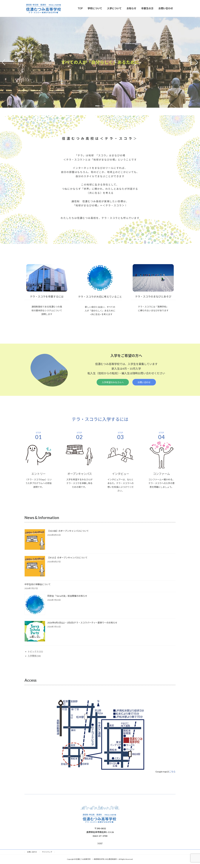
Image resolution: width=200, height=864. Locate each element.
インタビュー (120, 474)
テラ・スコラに (87, 419)
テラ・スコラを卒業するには (47, 296)
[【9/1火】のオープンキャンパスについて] (34, 566)
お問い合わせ (144, 382)
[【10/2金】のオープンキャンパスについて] (34, 539)
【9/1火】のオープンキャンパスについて (67, 557)
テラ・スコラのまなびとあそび (153, 296)
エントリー (38, 474)
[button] (97, 105)
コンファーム (161, 474)
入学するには (115, 419)
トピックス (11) (35, 651)
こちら (172, 771)
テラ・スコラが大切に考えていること (100, 296)
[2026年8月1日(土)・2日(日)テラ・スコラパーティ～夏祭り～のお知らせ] (34, 631)
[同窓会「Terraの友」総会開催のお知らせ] (34, 604)
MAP (100, 843)
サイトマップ (47, 852)
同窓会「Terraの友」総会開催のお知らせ (67, 596)
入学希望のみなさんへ (113, 382)
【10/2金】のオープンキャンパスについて (68, 531)
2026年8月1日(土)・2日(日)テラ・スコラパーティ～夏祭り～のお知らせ (82, 622)
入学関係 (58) (34, 656)
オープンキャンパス (79, 474)
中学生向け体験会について (37, 584)
